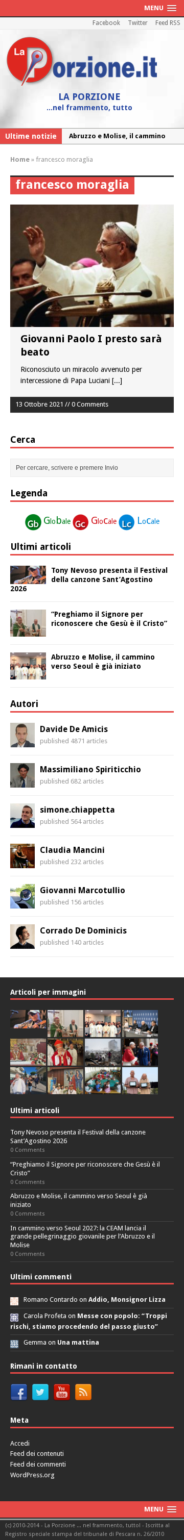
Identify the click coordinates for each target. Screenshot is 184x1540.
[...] (117, 380)
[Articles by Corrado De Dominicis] (22, 943)
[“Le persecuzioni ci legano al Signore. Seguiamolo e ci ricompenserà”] (28, 1060)
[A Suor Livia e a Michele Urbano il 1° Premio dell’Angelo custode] (140, 1088)
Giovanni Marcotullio (82, 890)
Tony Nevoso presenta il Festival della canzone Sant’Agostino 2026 (89, 579)
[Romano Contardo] (14, 1299)
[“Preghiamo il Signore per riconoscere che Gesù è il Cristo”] (28, 630)
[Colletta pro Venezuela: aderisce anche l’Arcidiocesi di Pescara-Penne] (103, 1060)
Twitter (138, 23)
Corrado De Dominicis (83, 931)
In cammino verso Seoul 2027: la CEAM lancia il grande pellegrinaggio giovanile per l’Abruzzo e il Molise (82, 1236)
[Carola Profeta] (14, 1316)
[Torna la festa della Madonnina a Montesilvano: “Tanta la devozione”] (28, 1088)
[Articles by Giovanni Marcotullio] (22, 903)
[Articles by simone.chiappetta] (22, 822)
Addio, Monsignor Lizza (127, 1299)
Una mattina (78, 1342)
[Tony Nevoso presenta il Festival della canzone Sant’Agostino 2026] (28, 578)
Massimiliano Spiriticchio (90, 769)
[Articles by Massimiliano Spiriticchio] (22, 782)
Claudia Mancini (72, 850)
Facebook (106, 23)
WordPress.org (32, 1475)
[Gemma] (14, 1342)
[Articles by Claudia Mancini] (22, 863)
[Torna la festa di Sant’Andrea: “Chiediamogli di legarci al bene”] (65, 1088)
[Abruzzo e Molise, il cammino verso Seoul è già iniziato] (28, 673)
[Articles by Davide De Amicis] (22, 742)
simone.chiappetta (77, 810)
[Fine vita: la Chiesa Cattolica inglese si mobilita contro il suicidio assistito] (140, 1060)
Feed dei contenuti (37, 1453)
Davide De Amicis (74, 729)
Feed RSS (167, 23)
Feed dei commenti (38, 1464)
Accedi (20, 1443)
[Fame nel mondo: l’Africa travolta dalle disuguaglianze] (103, 1088)
